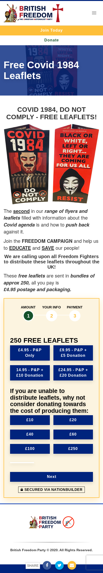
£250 (73, 449)
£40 (30, 434)
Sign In (51, 535)
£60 (73, 434)
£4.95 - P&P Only (30, 352)
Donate (51, 40)
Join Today (51, 30)
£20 (73, 420)
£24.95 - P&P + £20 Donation (73, 372)
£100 (30, 449)
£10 (30, 420)
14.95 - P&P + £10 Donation (29, 372)
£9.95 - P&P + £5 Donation (73, 352)
